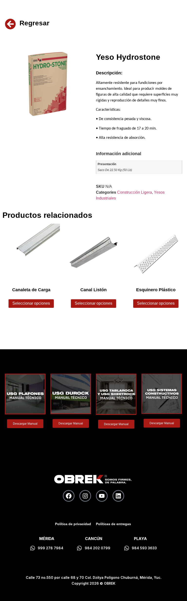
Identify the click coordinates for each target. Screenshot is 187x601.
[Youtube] (102, 496)
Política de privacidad (73, 524)
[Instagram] (85, 496)
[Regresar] (10, 24)
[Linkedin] (118, 496)
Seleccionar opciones (31, 303)
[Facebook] (69, 496)
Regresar (34, 23)
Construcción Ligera (134, 192)
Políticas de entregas (113, 524)
